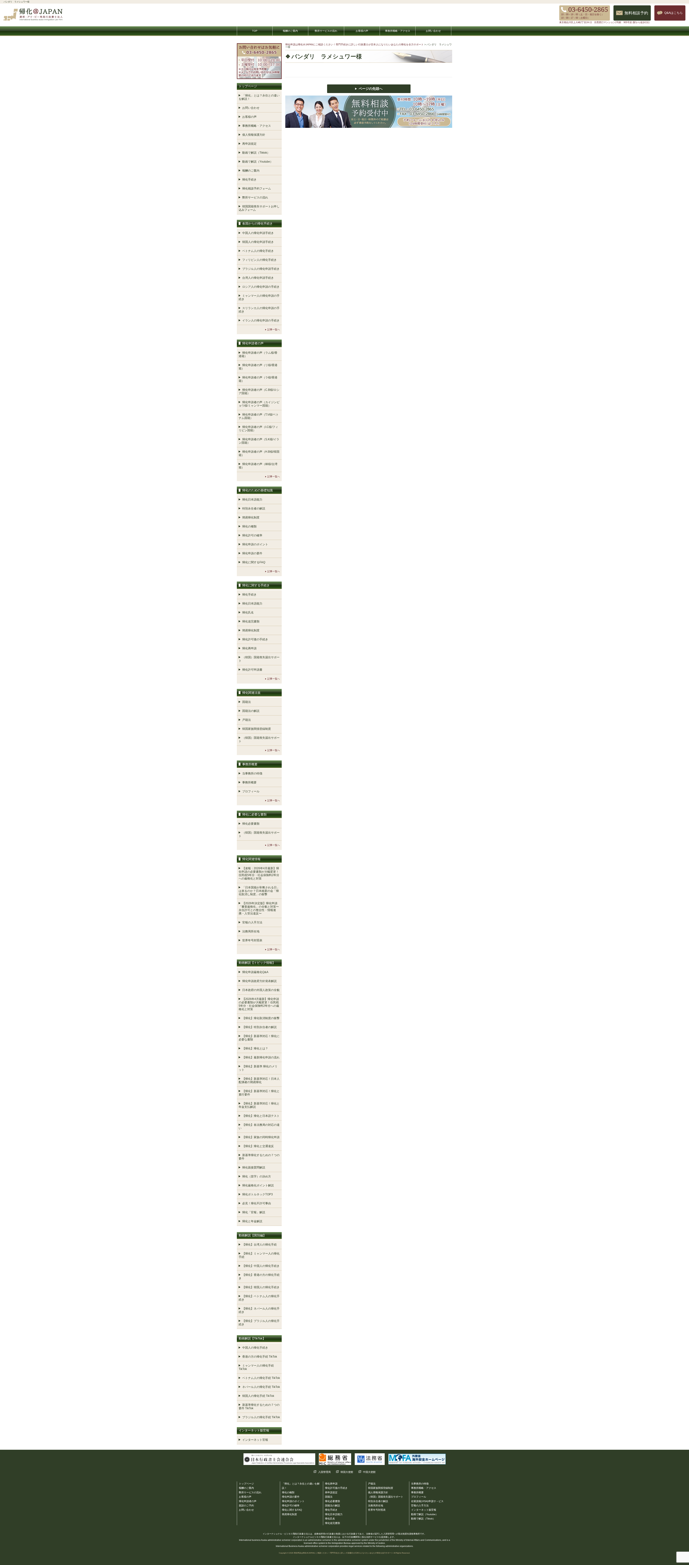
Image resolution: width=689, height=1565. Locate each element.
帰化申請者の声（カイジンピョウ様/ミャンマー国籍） (259, 404)
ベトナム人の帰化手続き (258, 250)
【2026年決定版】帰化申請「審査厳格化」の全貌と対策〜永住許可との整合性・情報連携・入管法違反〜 (259, 908)
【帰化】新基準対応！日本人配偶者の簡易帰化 (259, 1080)
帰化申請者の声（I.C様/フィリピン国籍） (258, 428)
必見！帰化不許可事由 (256, 1203)
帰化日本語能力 (252, 499)
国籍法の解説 (250, 710)
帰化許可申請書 (252, 669)
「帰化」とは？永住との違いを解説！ (259, 97)
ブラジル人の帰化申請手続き (261, 268)
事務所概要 (249, 782)
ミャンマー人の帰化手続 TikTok (256, 1367)
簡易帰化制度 (250, 517)
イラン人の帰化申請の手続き (261, 320)
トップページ (246, 1483)
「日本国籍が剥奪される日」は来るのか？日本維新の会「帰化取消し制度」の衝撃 (259, 891)
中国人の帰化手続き (255, 1347)
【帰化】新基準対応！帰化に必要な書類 (259, 1038)
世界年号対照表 (252, 940)
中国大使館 (369, 1472)
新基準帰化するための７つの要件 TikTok (259, 1406)
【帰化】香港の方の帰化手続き (259, 1276)
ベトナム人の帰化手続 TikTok (261, 1377)
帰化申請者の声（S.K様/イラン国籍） (259, 441)
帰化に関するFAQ (253, 562)
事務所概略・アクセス (397, 30)
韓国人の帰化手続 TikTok (258, 1395)
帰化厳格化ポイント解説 (258, 1185)
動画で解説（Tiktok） (256, 152)
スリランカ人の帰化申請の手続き (259, 310)
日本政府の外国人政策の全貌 (261, 990)
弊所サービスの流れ (326, 30)
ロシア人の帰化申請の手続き (261, 286)
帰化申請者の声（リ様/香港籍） (258, 367)
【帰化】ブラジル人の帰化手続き (259, 1322)
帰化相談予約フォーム (256, 188)
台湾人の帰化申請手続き (258, 277)
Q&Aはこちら (673, 13)
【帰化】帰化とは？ (255, 1048)
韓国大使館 (347, 1472)
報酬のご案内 (290, 30)
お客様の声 (362, 30)
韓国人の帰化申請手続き (258, 241)
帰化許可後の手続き (255, 639)
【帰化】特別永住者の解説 (259, 1027)
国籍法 (246, 701)
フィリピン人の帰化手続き (259, 259)
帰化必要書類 (250, 823)
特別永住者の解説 (253, 508)
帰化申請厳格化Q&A (255, 972)
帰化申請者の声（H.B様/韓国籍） (259, 453)
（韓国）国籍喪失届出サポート (259, 659)
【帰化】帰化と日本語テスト (261, 1115)
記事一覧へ (273, 329)
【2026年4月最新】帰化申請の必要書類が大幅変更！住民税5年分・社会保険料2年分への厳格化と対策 (259, 1004)
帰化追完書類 (250, 621)
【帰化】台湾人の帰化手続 (259, 1244)
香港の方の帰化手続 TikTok (259, 1356)
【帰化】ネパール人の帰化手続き (259, 1310)
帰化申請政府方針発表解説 (259, 981)
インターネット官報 (255, 1439)
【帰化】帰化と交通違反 (258, 1146)
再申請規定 (249, 143)
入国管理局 (324, 1472)
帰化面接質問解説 (253, 1167)
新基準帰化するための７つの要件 (259, 1157)
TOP (254, 30)
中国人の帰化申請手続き (258, 232)
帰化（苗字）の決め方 (256, 1176)
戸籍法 (246, 719)
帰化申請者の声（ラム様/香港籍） (258, 354)
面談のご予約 (246, 1505)
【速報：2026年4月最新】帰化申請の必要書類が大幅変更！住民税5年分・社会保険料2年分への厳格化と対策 (259, 873)
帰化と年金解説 (252, 1221)
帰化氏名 (248, 612)
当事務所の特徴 (252, 773)
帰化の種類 (249, 526)
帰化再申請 (249, 648)
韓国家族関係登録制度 (256, 728)
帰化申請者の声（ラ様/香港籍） (258, 379)
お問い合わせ (433, 30)
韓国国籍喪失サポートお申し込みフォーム (259, 208)
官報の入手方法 (252, 922)
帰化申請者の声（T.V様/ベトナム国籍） (259, 416)
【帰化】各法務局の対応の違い (259, 1126)
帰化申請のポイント (255, 544)
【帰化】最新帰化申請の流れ (261, 1057)
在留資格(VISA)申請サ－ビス (427, 1501)
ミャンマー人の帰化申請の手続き (259, 297)
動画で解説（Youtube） (257, 161)
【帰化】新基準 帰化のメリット (258, 1068)
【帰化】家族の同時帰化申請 (261, 1137)
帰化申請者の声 (247, 1501)
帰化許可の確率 (252, 535)
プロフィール (250, 791)
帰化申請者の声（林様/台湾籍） (258, 466)
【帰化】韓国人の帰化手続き (261, 1287)
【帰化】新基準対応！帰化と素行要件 (259, 1093)
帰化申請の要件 (252, 553)
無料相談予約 (636, 12)
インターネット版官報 (423, 1509)
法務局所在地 (250, 931)
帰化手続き (249, 179)
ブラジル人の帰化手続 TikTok (261, 1417)
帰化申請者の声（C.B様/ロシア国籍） (259, 391)
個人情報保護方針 (253, 134)
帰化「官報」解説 (253, 1212)
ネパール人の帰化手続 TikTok (261, 1386)
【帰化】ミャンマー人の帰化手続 (259, 1255)
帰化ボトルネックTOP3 (257, 1194)
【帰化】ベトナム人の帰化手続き (259, 1298)
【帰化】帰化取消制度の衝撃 (261, 1018)
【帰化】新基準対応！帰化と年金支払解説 (259, 1105)
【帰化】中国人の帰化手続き (261, 1265)
